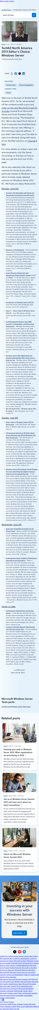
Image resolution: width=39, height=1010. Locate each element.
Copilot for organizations (21, 958)
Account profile (5, 963)
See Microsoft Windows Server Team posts (16, 707)
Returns (2, 965)
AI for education (10, 977)
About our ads (14, 1009)
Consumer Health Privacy (8, 1004)
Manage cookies (10, 1006)
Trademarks (29, 1006)
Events (4, 44)
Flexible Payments (15, 968)
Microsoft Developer (29, 984)
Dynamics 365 (26, 979)
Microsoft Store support (31, 963)
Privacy (2, 1006)
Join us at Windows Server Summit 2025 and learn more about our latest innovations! (19, 802)
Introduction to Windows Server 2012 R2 (20, 302)
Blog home (7, 10)
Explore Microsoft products (18, 961)
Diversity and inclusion (7, 995)
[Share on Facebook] (15, 73)
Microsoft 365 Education (8, 972)
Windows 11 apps (32, 961)
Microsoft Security (15, 979)
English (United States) (7, 998)
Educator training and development (12, 975)
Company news (12, 993)
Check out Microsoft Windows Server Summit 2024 (17, 855)
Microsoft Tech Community (9, 988)
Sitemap (20, 1004)
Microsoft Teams (25, 981)
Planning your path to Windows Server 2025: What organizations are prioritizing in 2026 (18, 752)
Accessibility (19, 995)
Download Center (16, 963)
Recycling (6, 1009)
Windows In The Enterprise (15, 250)
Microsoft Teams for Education (25, 970)
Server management (26, 85)
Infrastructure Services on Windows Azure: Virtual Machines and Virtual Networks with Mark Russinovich (21, 435)
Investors (34, 993)
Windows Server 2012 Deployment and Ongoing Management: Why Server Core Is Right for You (20, 358)
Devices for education (7, 970)
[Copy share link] (12, 73)
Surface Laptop (13, 956)
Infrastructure (10, 85)
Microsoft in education (29, 968)
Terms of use (20, 1006)
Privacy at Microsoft (24, 993)
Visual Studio (18, 991)
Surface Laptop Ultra (25, 956)
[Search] (34, 15)
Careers (25, 991)
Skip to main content (7, 1)
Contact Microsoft (29, 1004)
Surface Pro (4, 956)
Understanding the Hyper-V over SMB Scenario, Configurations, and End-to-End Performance (20, 324)
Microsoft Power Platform (11, 981)
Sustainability (28, 995)
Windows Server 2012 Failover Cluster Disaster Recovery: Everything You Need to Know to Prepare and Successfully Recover (21, 471)
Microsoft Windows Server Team (12, 59)
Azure (20, 984)
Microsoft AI (4, 979)
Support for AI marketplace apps (22, 986)
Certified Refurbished (22, 965)
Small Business (13, 984)
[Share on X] (19, 73)
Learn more (18, 933)
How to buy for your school (26, 972)
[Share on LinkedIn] (23, 73)
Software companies (6, 991)
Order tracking (10, 965)
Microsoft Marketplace (26, 988)
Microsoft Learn (5, 986)
